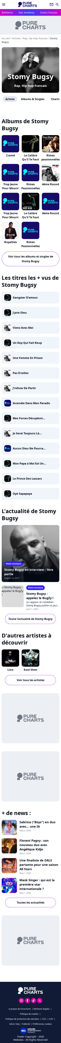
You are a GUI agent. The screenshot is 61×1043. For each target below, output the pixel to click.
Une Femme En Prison (28, 358)
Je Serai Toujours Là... (27, 433)
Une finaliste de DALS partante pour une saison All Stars (38, 864)
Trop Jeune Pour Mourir (10, 186)
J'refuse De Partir (24, 388)
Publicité (26, 1024)
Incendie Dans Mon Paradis (31, 403)
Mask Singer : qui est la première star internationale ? (37, 884)
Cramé (10, 155)
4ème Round (50, 184)
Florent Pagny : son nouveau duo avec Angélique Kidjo (34, 844)
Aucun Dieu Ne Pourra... (29, 448)
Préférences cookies (42, 1024)
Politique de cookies (29, 1013)
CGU (44, 1019)
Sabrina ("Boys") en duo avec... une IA (37, 824)
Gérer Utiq (14, 1024)
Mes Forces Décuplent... (29, 418)
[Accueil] (27, 4)
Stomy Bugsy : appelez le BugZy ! (39, 596)
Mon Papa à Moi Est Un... (29, 463)
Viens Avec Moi (23, 328)
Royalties (10, 242)
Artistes (16, 38)
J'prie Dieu (20, 312)
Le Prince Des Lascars (27, 478)
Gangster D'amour (25, 297)
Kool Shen (30, 670)
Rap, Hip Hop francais (30, 86)
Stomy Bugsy (31, 76)
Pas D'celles (20, 373)
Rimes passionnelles (50, 157)
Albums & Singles (32, 99)
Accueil (6, 38)
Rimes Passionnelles (30, 186)
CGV (51, 1019)
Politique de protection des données (22, 1019)
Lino (10, 670)
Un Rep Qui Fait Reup (27, 343)
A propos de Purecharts (20, 1008)
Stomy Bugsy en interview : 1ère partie (28, 572)
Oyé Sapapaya (22, 494)
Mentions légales (42, 1008)
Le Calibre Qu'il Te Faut (30, 157)
